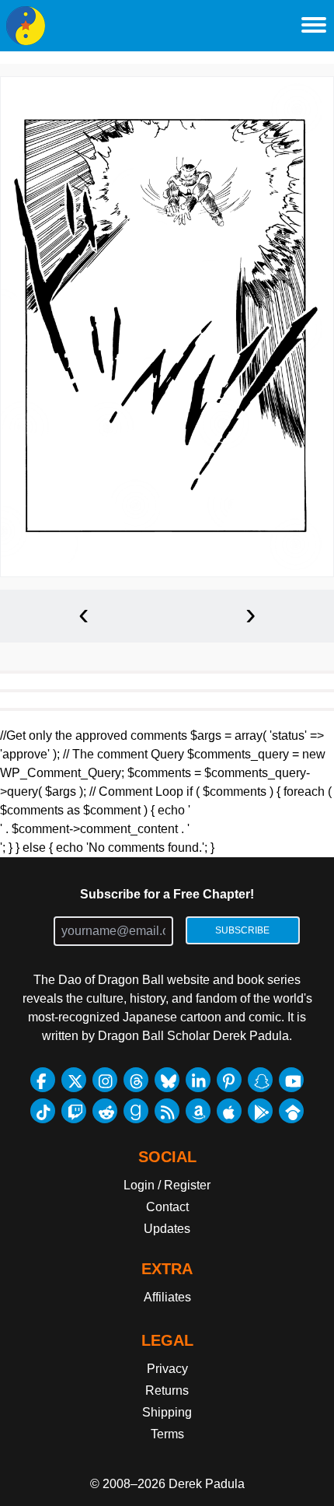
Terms (167, 1434)
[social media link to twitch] (73, 1110)
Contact (167, 1207)
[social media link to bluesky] (167, 1079)
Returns (167, 1390)
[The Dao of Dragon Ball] (25, 25)
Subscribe (242, 930)
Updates (167, 1228)
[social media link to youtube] (291, 1079)
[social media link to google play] (260, 1110)
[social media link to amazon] (198, 1110)
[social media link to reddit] (104, 1110)
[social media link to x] (73, 1079)
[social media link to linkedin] (198, 1079)
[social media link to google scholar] (291, 1110)
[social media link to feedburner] (167, 1110)
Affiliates (167, 1297)
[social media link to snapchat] (260, 1079)
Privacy (167, 1368)
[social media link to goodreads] (136, 1110)
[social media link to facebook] (42, 1079)
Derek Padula (207, 1483)
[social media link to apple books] (229, 1110)
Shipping (167, 1412)
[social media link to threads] (136, 1079)
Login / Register (167, 1185)
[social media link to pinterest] (229, 1079)
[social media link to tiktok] (42, 1110)
